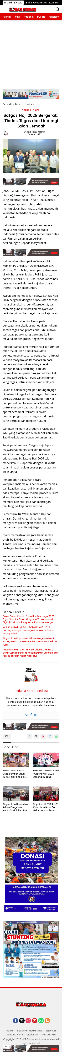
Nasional (27, 109)
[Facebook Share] (29, 736)
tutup (5, 1046)
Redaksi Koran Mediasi (34, 131)
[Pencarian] (57, 9)
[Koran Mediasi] (22, 9)
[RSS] (47, 1021)
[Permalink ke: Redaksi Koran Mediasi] (6, 133)
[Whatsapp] (26, 715)
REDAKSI (51, 1030)
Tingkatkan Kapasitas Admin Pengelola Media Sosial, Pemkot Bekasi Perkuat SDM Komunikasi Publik (30, 641)
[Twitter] (22, 1021)
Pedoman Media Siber (29, 1030)
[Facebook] (31, 715)
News (36, 109)
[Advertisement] (31, 53)
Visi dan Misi (49, 1034)
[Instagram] (35, 715)
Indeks (9, 1030)
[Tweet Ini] (36, 736)
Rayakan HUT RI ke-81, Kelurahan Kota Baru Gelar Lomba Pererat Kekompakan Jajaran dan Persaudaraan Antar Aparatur (30, 652)
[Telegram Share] (50, 736)
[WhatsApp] (41, 1021)
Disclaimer (32, 1034)
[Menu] (5, 9)
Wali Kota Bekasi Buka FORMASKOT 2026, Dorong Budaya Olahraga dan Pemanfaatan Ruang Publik (28, 630)
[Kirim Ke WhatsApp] (56, 736)
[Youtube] (34, 1021)
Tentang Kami (15, 1034)
